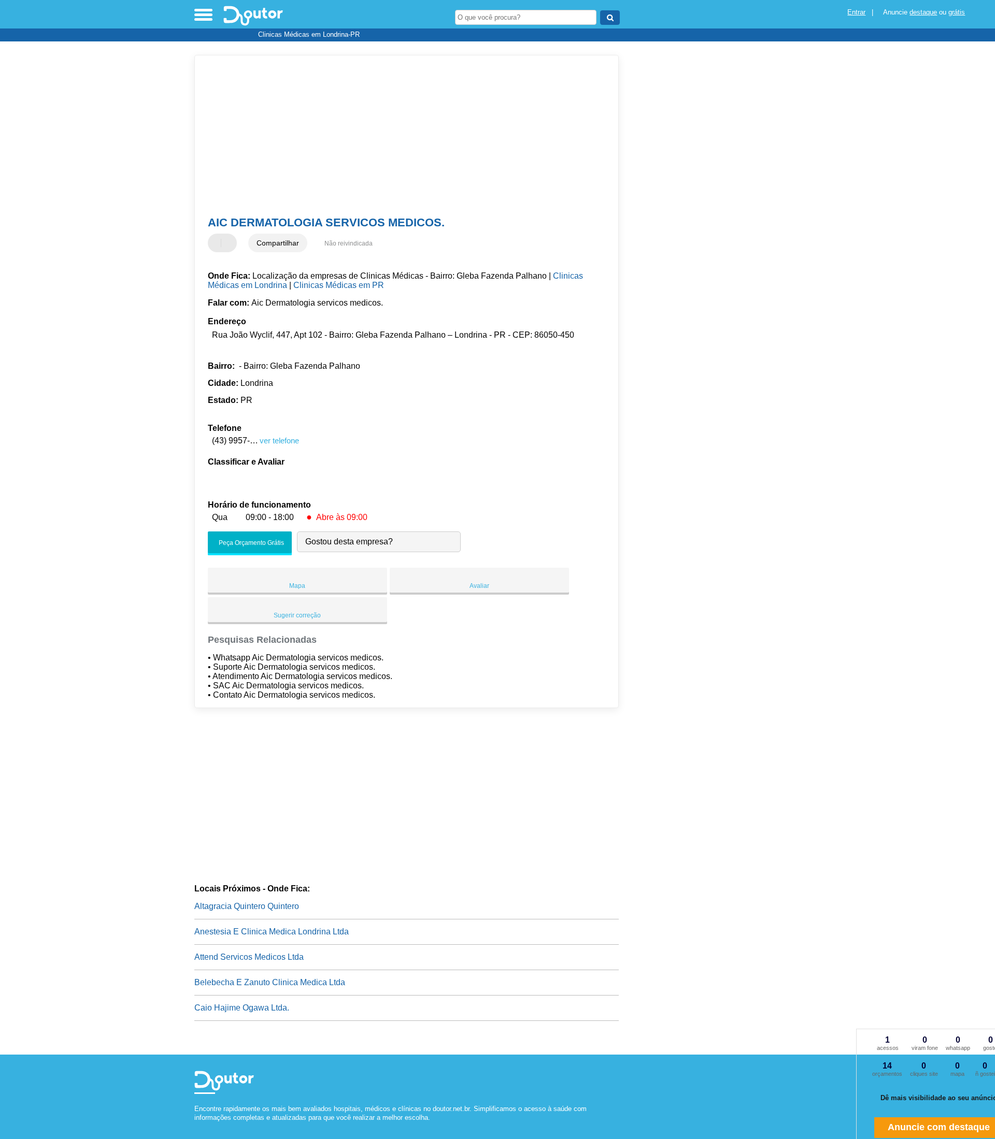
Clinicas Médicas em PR (338, 285)
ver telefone (279, 440)
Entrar (856, 12)
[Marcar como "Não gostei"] (230, 243)
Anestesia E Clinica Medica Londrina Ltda (271, 931)
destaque (923, 12)
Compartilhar (278, 243)
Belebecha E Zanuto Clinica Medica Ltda (269, 982)
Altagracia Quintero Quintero (246, 906)
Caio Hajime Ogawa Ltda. (241, 1007)
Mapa (297, 585)
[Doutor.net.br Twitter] (201, 1126)
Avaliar (479, 585)
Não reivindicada (348, 243)
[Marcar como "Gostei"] (217, 243)
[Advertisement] (401, 135)
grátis (956, 12)
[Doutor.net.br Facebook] (196, 1126)
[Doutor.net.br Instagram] (206, 1126)
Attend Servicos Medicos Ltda (249, 957)
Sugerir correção (297, 615)
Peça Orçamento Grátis (250, 542)
